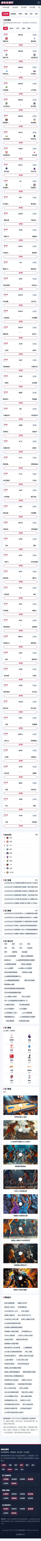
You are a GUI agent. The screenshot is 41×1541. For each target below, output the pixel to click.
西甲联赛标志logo (27, 1331)
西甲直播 (23, 7)
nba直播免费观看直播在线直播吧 (25, 960)
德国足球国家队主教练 (29, 1372)
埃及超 (20, 669)
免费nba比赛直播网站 (27, 956)
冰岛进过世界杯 (8, 1339)
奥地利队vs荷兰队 (9, 1307)
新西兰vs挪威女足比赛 (27, 1319)
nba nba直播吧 (8, 968)
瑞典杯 (20, 783)
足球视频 (22, 1498)
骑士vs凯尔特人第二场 (24, 1315)
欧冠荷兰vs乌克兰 (25, 1400)
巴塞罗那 (14, 952)
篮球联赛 (30, 1479)
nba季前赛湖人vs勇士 (10, 1013)
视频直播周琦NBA (9, 1017)
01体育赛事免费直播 (10, 964)
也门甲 (20, 441)
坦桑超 (20, 425)
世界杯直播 (5, 7)
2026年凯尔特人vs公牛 (11, 1311)
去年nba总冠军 (26, 996)
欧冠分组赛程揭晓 (9, 1303)
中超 (3, 1469)
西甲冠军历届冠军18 (10, 1356)
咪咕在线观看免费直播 (10, 972)
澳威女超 (20, 35)
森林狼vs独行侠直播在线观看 (12, 1368)
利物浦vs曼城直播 (26, 964)
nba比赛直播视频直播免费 (11, 980)
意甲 (36, 14)
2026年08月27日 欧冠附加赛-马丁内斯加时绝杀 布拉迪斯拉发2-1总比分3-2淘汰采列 (21, 921)
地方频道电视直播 (24, 1005)
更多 (36, 880)
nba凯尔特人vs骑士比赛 (11, 1319)
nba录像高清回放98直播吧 (27, 1017)
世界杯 (20, 14)
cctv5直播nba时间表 (10, 996)
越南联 (20, 392)
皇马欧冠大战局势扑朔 (10, 1408)
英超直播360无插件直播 (11, 1343)
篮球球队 (14, 1483)
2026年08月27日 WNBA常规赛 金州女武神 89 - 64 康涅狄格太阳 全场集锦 (21, 917)
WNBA (10, 1469)
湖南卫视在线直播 (29, 980)
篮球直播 (13, 14)
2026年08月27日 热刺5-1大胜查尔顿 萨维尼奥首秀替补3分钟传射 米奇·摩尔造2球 (21, 925)
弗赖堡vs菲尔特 (22, 1303)
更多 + (5, 1092)
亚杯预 (20, 230)
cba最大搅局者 (8, 1360)
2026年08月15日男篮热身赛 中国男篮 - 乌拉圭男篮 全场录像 (21, 895)
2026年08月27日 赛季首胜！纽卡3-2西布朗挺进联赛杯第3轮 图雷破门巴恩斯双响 (21, 929)
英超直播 (15, 7)
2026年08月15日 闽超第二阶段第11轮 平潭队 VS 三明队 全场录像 (21, 903)
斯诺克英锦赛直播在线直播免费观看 (14, 988)
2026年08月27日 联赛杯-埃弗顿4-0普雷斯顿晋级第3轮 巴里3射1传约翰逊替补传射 (21, 934)
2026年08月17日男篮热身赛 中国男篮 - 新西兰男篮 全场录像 (21, 887)
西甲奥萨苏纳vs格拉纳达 (11, 1380)
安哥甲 (20, 653)
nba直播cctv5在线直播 (25, 968)
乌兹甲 (20, 360)
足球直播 (5, 14)
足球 (23, 28)
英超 (26, 14)
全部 (5, 28)
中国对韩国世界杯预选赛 (25, 1384)
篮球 (29, 28)
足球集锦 (5, 1498)
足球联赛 (22, 1479)
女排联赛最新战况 (9, 1384)
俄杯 (20, 197)
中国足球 (29, 948)
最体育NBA (7, 960)
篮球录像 (30, 1494)
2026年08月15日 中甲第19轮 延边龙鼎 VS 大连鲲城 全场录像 (21, 899)
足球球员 (5, 1509)
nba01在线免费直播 (10, 956)
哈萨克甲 (20, 295)
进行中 (11, 28)
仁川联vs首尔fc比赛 (22, 1360)
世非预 (20, 344)
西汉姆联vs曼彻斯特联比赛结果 (13, 1327)
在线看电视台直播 (24, 1021)
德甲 (5, 952)
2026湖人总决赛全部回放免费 (13, 1352)
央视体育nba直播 (27, 972)
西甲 (31, 14)
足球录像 (22, 1494)
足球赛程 (12, 1031)
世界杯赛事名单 (22, 1307)
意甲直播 (32, 7)
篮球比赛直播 (10, 1021)
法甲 (33, 1465)
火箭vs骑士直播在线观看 (11, 1392)
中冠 (20, 262)
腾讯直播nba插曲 (9, 984)
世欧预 (20, 799)
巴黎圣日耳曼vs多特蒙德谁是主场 (14, 1376)
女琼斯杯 (20, 148)
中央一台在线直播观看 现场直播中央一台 (15, 1000)
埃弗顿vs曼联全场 (9, 1315)
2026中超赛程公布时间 (11, 1396)
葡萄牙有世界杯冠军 (22, 1339)
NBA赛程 (6, 1031)
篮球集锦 (14, 1498)
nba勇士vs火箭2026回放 (25, 1335)
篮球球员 (14, 1509)
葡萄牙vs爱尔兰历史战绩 (26, 1356)
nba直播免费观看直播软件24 (12, 976)
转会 (13, 948)
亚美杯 (20, 279)
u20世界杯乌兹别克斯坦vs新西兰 (13, 1412)
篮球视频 (30, 1498)
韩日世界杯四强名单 (23, 1364)
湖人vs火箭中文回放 (10, 1388)
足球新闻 (5, 1494)
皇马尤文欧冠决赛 (28, 1404)
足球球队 (5, 1483)
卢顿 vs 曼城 (28, 1352)
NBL (20, 181)
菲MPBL (20, 132)
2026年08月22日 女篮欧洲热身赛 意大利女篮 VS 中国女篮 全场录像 (21, 883)
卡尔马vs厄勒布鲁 (9, 1335)
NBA (17, 28)
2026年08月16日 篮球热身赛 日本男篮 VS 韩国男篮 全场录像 (21, 891)
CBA (16, 1469)
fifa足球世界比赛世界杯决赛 (12, 1323)
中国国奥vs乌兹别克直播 (11, 1331)
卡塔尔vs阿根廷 (23, 1388)
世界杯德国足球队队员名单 (12, 1404)
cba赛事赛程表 (27, 1347)
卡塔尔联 (20, 702)
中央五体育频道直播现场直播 (12, 992)
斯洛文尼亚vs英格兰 (27, 1392)
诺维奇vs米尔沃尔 (27, 1380)
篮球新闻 (14, 1494)
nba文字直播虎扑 (9, 1009)
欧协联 (20, 750)
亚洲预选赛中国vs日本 (10, 1400)
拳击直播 (24, 952)
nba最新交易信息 (9, 1005)
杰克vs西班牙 (25, 1311)
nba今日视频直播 (27, 1013)
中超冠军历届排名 (9, 1364)
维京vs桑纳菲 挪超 (26, 1396)
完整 (36, 834)
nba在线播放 (23, 1009)
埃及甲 (20, 555)
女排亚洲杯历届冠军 (26, 1408)
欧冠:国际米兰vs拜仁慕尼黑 (12, 1347)
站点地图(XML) (20, 1534)
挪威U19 (20, 636)
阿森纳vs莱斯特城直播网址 (12, 1372)
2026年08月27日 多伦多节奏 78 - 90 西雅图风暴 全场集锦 (21, 913)
